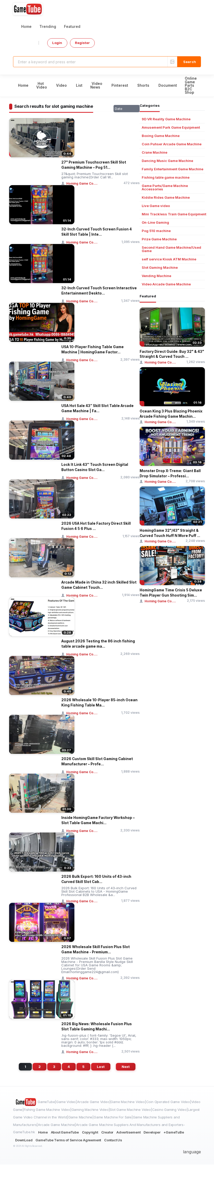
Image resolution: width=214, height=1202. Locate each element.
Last (100, 1067)
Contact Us (113, 1140)
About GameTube (65, 1132)
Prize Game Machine (159, 239)
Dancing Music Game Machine (167, 160)
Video (61, 85)
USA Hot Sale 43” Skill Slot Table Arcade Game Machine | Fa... (97, 408)
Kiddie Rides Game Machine (166, 197)
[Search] (189, 62)
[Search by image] (172, 62)
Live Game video (156, 206)
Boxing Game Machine (161, 135)
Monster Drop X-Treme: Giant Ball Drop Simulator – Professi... (170, 473)
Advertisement (128, 1132)
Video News (96, 85)
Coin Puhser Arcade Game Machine (171, 144)
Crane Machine (154, 152)
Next (126, 1067)
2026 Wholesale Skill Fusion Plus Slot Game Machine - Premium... (95, 949)
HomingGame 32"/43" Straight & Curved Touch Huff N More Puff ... (170, 533)
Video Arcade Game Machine (166, 284)
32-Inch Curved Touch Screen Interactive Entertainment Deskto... (99, 290)
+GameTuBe (173, 1132)
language (192, 1151)
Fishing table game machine (165, 177)
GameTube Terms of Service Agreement (68, 1140)
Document (167, 85)
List (79, 85)
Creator (107, 1132)
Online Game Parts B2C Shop (191, 85)
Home (26, 26)
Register (82, 43)
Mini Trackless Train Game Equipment (174, 214)
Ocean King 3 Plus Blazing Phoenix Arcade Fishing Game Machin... (171, 413)
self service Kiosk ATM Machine (169, 259)
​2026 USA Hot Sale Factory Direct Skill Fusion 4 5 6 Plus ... (96, 526)
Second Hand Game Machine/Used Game (171, 249)
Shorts (143, 85)
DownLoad (23, 1140)
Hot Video (41, 85)
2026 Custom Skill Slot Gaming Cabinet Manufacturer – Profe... (97, 761)
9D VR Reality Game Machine (166, 119)
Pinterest (119, 85)
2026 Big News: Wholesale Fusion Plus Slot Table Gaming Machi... (96, 1026)
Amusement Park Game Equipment (171, 127)
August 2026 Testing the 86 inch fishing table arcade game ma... (98, 643)
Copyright (90, 1132)
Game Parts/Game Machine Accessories (165, 187)
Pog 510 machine (156, 231)
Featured (72, 26)
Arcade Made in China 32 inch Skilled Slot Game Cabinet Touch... (98, 585)
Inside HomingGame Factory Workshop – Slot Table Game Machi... (98, 820)
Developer (152, 1132)
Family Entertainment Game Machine (172, 169)
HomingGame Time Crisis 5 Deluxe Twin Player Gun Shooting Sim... (171, 592)
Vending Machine (156, 276)
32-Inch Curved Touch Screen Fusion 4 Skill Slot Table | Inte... (96, 231)
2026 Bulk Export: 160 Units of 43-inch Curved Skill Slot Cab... (96, 879)
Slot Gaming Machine (160, 267)
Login (57, 43)
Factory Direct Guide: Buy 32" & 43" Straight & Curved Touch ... (172, 354)
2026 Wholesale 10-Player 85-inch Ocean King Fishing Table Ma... (99, 702)
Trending (47, 26)
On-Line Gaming (155, 222)
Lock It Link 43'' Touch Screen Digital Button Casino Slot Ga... (94, 467)
